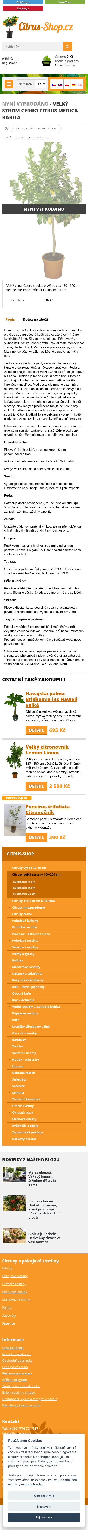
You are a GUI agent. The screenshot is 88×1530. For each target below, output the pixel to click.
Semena (18, 1093)
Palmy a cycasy (23, 954)
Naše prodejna (12, 1347)
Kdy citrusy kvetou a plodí (21, 1405)
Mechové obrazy (24, 1119)
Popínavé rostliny (25, 1013)
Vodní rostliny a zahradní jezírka (36, 1007)
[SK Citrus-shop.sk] (60, 84)
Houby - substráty (25, 1059)
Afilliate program (14, 1379)
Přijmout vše (44, 1517)
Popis (10, 319)
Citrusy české (22, 914)
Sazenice (18, 1086)
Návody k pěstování (16, 1354)
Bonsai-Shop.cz (8, 128)
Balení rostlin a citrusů (18, 1392)
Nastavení (44, 1506)
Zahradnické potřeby (27, 1132)
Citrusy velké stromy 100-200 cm (36, 128)
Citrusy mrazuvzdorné (28, 907)
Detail (36, 730)
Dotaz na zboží (35, 319)
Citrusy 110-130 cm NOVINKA (33, 901)
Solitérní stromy (24, 1053)
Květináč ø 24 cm (24, 882)
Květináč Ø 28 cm (24, 894)
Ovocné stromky (24, 1033)
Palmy (6, 1307)
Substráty (19, 1079)
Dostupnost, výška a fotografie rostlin (29, 1399)
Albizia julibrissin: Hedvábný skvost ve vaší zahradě (44, 1238)
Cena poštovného (15, 1367)
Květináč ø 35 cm (24, 888)
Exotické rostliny (24, 927)
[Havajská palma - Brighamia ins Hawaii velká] (15, 706)
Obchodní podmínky (17, 1360)
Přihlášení (9, 59)
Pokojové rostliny (25, 940)
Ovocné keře (21, 993)
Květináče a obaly (25, 1126)
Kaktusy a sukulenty (27, 974)
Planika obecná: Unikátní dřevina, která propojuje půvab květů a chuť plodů (44, 1209)
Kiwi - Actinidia (23, 1000)
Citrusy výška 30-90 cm (29, 868)
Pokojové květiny (25, 921)
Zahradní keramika (26, 1099)
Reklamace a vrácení (17, 1373)
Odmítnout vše (44, 1495)
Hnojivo (18, 1066)
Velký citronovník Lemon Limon (47, 749)
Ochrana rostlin (23, 1073)
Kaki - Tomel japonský (28, 987)
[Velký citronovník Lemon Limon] (15, 760)
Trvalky (17, 1046)
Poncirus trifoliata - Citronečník (49, 809)
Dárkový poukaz (24, 1139)
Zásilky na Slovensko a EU (21, 1386)
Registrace (9, 63)
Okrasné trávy (22, 1112)
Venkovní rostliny (25, 947)
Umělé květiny (23, 1106)
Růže (15, 1020)
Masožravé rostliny (26, 967)
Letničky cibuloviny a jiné (31, 1026)
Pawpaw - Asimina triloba (31, 934)
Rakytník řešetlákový (28, 980)
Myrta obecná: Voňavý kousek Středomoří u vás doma (42, 1178)
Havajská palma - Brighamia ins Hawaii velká (51, 699)
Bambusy (19, 1040)
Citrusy (7, 1268)
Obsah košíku (65, 65)
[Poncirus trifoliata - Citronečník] (15, 819)
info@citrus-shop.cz (16, 1433)
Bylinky (17, 960)
